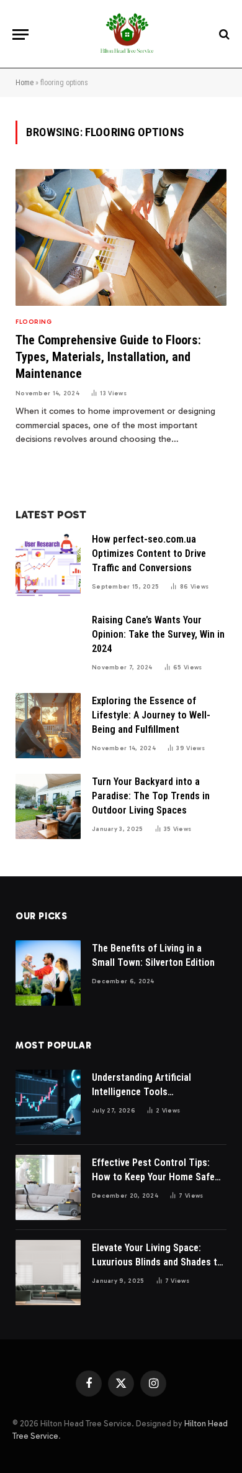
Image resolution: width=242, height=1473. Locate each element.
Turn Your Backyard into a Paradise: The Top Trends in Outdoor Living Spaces (151, 796)
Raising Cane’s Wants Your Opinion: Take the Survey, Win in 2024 (158, 634)
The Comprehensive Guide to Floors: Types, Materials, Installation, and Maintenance (108, 357)
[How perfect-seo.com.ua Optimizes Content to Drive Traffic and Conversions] (48, 564)
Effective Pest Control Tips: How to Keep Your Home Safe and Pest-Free (153, 1177)
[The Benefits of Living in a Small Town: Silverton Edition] (48, 973)
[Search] (223, 34)
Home (25, 82)
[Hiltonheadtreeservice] (127, 34)
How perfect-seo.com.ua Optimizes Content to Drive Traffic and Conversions (149, 553)
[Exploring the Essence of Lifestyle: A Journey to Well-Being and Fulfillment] (48, 725)
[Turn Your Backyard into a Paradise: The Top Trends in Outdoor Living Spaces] (48, 806)
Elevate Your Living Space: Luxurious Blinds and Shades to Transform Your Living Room (157, 1262)
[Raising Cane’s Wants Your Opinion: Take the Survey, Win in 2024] (48, 644)
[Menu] (20, 34)
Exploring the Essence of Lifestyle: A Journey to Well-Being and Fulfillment (151, 715)
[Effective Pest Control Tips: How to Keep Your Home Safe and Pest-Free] (48, 1187)
